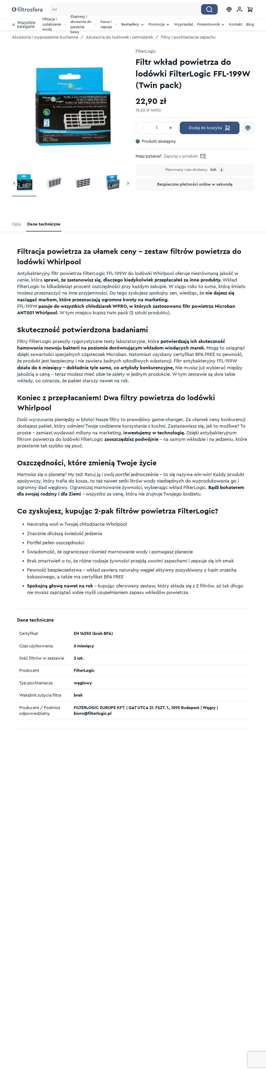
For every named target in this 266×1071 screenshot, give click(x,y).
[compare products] (229, 9)
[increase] (170, 127)
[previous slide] (14, 183)
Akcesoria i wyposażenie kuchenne (45, 37)
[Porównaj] (248, 128)
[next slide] (128, 183)
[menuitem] (25, 25)
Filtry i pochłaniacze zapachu (188, 37)
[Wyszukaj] (209, 9)
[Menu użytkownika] (239, 9)
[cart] (250, 9)
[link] (17, 224)
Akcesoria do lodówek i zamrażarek (119, 37)
